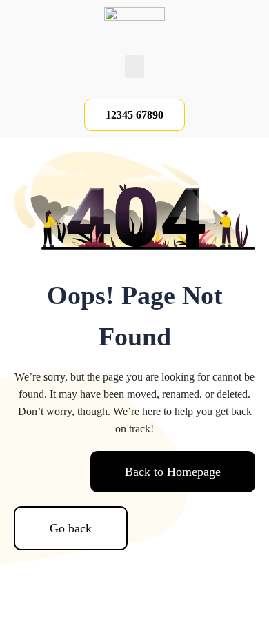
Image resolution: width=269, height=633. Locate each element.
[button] (134, 66)
